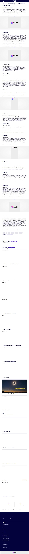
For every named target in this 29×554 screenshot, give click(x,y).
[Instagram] (3, 518)
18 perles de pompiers (6, 377)
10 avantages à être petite (6, 431)
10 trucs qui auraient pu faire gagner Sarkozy (20, 505)
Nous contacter (4, 532)
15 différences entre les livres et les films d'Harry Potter (11, 263)
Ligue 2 (7, 234)
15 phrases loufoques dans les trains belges (9, 361)
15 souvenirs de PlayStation (7, 329)
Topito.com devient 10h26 (6, 524)
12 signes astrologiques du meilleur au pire (9, 463)
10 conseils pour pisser (6, 409)
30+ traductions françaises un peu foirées (9, 447)
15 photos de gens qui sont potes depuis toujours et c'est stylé (12, 280)
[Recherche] (26, 1)
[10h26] (14, 1)
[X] (18, 518)
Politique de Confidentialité (6, 538)
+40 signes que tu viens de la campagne (9, 496)
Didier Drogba (11, 234)
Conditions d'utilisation (5, 536)
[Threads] (25, 518)
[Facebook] (10, 518)
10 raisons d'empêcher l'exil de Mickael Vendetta (8, 505)
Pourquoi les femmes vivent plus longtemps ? (9, 313)
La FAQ (3, 529)
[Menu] (3, 1)
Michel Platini (4, 234)
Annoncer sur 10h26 (5, 544)
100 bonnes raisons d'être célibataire (8, 297)
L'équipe (3, 527)
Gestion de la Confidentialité (6, 540)
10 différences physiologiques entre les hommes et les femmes (12, 345)
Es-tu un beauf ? (5, 479)
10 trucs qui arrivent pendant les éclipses (9, 393)
